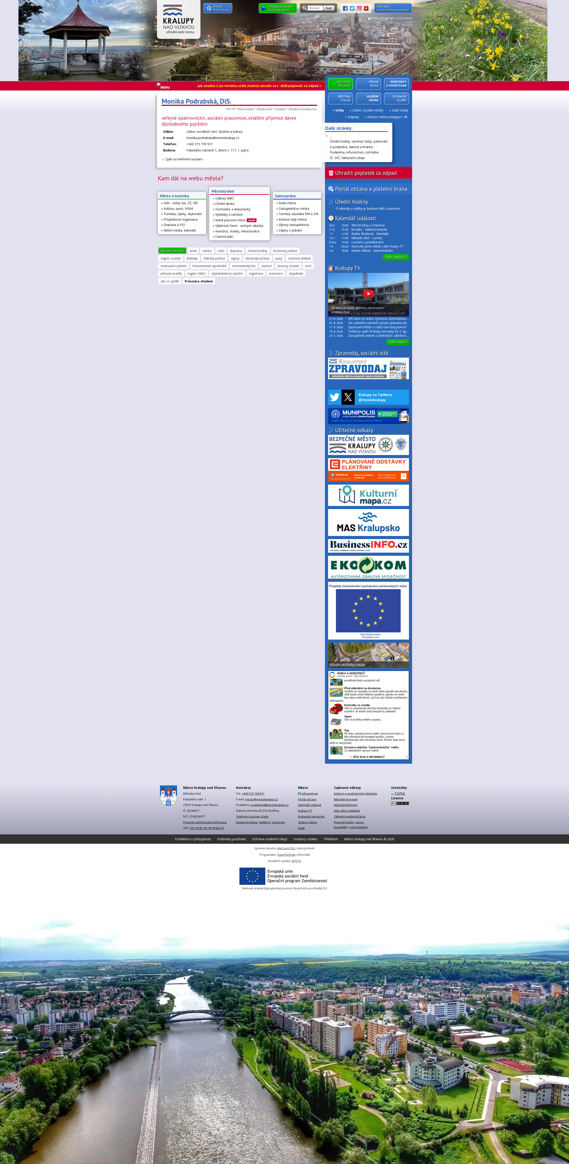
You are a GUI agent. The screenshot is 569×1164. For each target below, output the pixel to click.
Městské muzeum (345, 799)
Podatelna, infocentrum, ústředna (354, 152)
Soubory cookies (306, 839)
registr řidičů (197, 273)
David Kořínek (286, 855)
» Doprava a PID (173, 225)
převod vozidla (171, 273)
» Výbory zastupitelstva (292, 225)
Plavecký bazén (344, 822)
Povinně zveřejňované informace (205, 822)
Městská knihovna (345, 805)
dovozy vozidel (288, 266)
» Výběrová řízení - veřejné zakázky (238, 226)
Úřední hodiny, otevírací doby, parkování (359, 141)
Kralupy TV (348, 268)
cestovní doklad (299, 258)
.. (330, 136)
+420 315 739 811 (253, 793)
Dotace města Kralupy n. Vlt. (387, 117)
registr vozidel (171, 258)
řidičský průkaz (214, 258)
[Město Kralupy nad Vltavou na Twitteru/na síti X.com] (353, 8)
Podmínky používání (231, 839)
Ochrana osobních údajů (269, 839)
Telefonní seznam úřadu (252, 816)
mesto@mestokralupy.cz (261, 799)
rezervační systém (174, 266)
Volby (339, 110)
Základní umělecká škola (349, 816)
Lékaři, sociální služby (367, 110)
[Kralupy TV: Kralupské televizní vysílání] (366, 8)
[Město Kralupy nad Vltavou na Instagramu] (360, 8)
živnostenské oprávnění (209, 266)
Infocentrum (310, 793)
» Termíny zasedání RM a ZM (297, 214)
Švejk (301, 828)
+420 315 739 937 (199, 144)
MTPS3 (296, 861)
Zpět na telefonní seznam (184, 159)
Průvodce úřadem (199, 281)
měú (221, 251)
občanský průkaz (257, 258)
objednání (296, 273)
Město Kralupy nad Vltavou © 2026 (369, 839)
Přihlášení (331, 839)
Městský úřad (264, 108)
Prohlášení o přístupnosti (193, 839)
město (207, 251)
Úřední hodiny (351, 202)
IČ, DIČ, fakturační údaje (347, 158)
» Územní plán (223, 236)
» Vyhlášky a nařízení (227, 214)
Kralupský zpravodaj (311, 816)
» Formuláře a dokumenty (231, 209)
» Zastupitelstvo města (292, 208)
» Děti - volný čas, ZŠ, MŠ (179, 203)
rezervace (276, 273)
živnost (267, 266)
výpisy (235, 258)
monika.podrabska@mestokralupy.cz (212, 138)
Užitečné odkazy (354, 430)
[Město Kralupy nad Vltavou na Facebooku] (346, 8)
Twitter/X (264, 822)
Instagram (278, 822)
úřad (193, 251)
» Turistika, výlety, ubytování (181, 214)
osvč (308, 266)
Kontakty (280, 108)
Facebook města (246, 822)
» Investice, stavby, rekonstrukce (236, 231)
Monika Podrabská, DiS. (303, 108)
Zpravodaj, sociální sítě (361, 352)
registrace (256, 273)
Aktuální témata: (172, 251)
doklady (192, 258)
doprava (236, 251)
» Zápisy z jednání (289, 230)
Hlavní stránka (245, 108)
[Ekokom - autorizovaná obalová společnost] (368, 567)
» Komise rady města (291, 219)
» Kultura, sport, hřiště (177, 208)
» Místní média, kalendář (178, 230)
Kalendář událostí (355, 218)
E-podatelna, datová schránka (351, 147)
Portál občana (307, 799)
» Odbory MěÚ (223, 198)
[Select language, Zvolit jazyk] (390, 19)
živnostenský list (244, 266)
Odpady (353, 117)
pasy (279, 258)
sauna (359, 822)
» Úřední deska (223, 203)
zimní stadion (359, 827)
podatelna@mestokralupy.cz (270, 805)
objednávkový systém (227, 273)
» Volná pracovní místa (234, 220)
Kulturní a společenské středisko (355, 793)
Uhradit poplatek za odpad (366, 172)
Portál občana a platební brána (371, 189)
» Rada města (286, 203)
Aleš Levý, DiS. (286, 848)
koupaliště (340, 827)
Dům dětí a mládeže (347, 811)
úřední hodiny (257, 251)
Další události (396, 257)
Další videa (398, 342)
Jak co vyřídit (170, 281)
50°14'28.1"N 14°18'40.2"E (207, 828)
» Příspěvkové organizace (179, 219)
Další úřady (400, 110)
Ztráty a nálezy (307, 822)
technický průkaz (285, 251)
